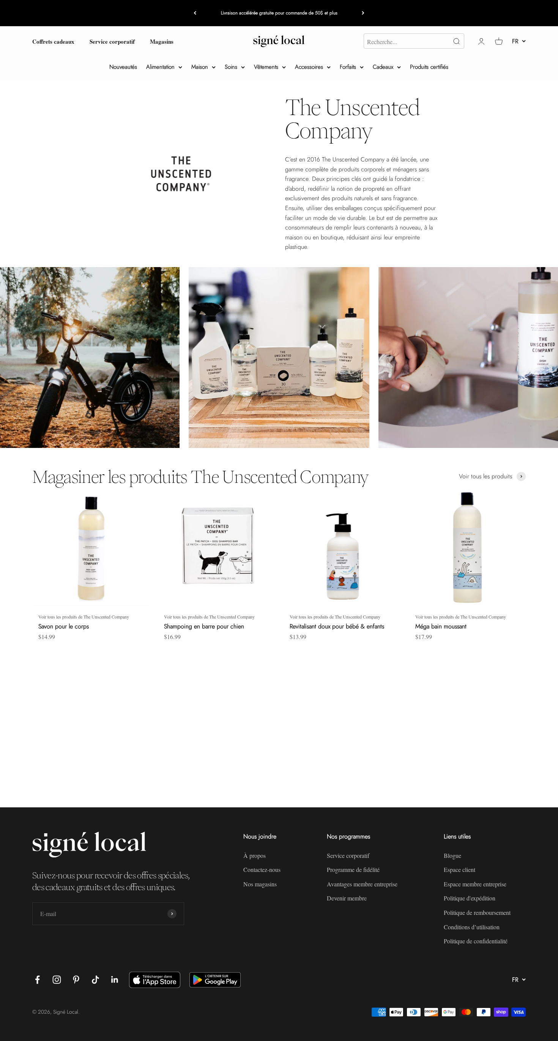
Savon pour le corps (63, 626)
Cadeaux (383, 67)
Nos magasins (260, 884)
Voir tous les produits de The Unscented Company (83, 617)
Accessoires (309, 67)
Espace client (459, 869)
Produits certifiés (429, 67)
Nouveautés (123, 67)
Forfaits (348, 67)
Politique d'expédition (469, 898)
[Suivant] (363, 13)
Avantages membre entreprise (362, 884)
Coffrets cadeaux (53, 41)
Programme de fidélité (353, 869)
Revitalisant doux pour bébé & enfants (337, 626)
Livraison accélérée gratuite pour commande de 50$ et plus (279, 12)
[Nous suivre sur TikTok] (95, 980)
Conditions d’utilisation (472, 927)
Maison (199, 67)
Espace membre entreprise (475, 884)
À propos (254, 855)
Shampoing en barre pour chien (204, 626)
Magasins (161, 41)
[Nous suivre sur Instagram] (57, 980)
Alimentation (160, 67)
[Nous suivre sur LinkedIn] (115, 980)
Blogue (452, 855)
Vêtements (266, 67)
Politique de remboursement (477, 912)
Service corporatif (112, 41)
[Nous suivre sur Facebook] (37, 980)
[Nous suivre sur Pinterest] (76, 980)
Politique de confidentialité (476, 941)
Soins (231, 67)
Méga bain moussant (441, 626)
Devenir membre (347, 898)
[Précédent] (195, 13)
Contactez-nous (262, 869)
